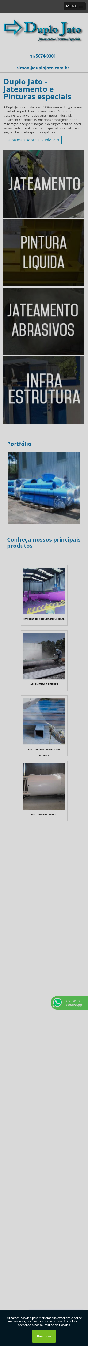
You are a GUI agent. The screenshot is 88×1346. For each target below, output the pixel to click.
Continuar (44, 1336)
